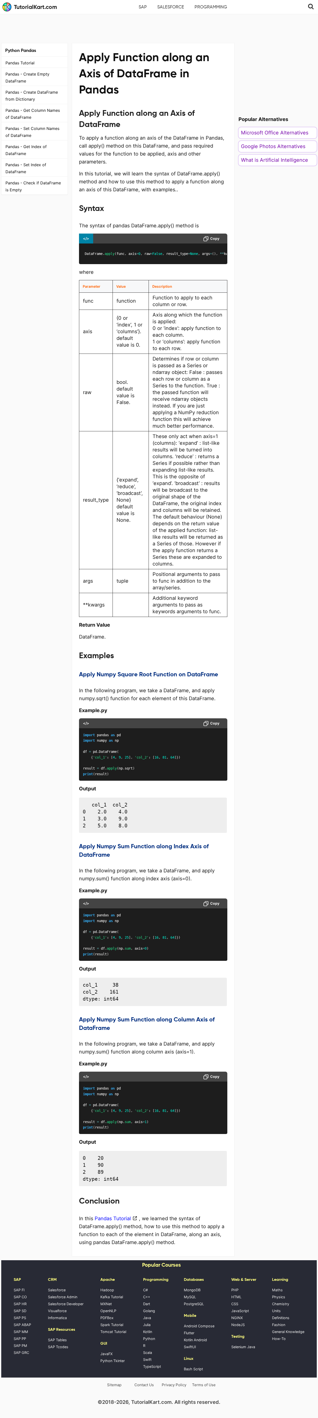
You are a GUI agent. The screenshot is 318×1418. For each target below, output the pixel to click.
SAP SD (20, 1311)
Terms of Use (204, 1384)
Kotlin (147, 1332)
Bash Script (193, 1369)
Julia (147, 1325)
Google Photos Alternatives (273, 146)
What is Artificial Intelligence (274, 160)
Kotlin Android (195, 1340)
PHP (234, 1290)
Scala (147, 1352)
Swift (147, 1359)
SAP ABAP (22, 1325)
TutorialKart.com (35, 7)
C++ (146, 1297)
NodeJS (238, 1325)
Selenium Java (243, 1347)
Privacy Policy (174, 1384)
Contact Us (144, 1384)
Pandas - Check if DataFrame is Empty (33, 186)
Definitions (280, 1318)
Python (149, 1339)
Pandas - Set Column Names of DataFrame (32, 132)
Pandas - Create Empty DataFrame (27, 77)
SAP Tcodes (58, 1347)
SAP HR (20, 1304)
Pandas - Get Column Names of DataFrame (32, 114)
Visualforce (57, 1311)
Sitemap (114, 1384)
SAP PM (20, 1345)
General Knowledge (288, 1332)
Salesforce (170, 6)
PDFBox (107, 1318)
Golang (149, 1311)
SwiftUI (190, 1347)
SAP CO (20, 1297)
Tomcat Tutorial (113, 1332)
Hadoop (107, 1290)
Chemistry (280, 1304)
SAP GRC (21, 1352)
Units (276, 1311)
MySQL (190, 1297)
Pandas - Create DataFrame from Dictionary (31, 96)
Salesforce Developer (65, 1304)
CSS (234, 1304)
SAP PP (20, 1339)
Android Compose (199, 1326)
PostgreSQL (194, 1304)
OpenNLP (108, 1311)
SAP (143, 6)
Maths (277, 1290)
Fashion (278, 1325)
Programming (211, 6)
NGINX (237, 1318)
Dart (146, 1304)
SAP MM (21, 1332)
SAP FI (19, 1290)
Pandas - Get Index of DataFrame (26, 150)
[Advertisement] (159, 28)
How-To (279, 1339)
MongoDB (192, 1290)
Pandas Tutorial (20, 62)
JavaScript (240, 1311)
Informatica (57, 1318)
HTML (236, 1297)
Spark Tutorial (111, 1325)
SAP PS (20, 1318)
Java (147, 1318)
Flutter (189, 1333)
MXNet (106, 1304)
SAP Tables (57, 1340)
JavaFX (106, 1354)
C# (145, 1290)
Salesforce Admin (62, 1297)
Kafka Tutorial (111, 1297)
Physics (278, 1297)
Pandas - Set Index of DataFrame (25, 168)
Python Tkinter (112, 1361)
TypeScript (152, 1366)
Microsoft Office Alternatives (274, 133)
